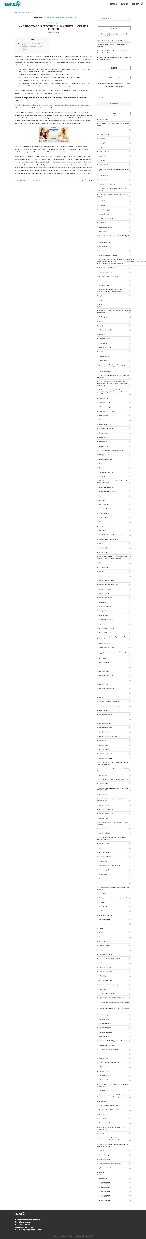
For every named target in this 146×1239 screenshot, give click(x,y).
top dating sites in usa (115, 1032)
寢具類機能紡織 (116, 1187)
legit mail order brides (115, 632)
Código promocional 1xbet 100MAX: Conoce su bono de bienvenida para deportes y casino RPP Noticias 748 (114, 383)
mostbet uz (115, 829)
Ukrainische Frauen (115, 1054)
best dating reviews (115, 242)
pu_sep (115, 932)
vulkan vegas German (115, 1080)
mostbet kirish (115, 794)
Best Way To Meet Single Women (115, 276)
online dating (115, 861)
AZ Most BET (115, 223)
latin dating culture (115, 606)
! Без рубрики (115, 119)
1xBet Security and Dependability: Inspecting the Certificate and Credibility (112, 35)
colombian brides (115, 398)
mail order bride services (115, 680)
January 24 (115, 571)
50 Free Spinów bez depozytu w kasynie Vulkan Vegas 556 (114, 196)
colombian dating (115, 402)
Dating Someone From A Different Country (115, 450)
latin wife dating (115, 615)
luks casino (115, 658)
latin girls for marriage (115, 611)
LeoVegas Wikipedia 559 (115, 647)
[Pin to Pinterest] (89, 180)
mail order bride (115, 671)
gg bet (115, 526)
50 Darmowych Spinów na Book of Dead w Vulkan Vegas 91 (114, 189)
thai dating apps (115, 1015)
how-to (115, 543)
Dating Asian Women (115, 420)
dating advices (115, 415)
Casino (115, 352)
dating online (115, 442)
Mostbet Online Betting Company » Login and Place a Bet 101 (114, 800)
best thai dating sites (115, 272)
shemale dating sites (115, 954)
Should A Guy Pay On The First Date (115, 959)
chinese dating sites (115, 371)
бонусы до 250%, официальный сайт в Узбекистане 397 (114, 1128)
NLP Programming (115, 852)
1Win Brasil (115, 138)
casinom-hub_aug (115, 356)
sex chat (115, 950)
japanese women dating (115, 598)
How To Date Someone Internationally (115, 535)
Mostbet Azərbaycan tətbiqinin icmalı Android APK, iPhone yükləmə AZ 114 (114, 763)
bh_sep (115, 300)
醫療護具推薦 (115, 1178)
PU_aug (115, 928)
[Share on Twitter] (87, 180)
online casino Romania (115, 857)
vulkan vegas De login (115, 1075)
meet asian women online (115, 719)
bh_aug (115, 296)
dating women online (115, 459)
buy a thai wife (115, 343)
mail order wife (115, 693)
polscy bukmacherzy (115, 915)
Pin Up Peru (115, 893)
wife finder (115, 1114)
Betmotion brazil (115, 285)
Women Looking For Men (115, 1123)
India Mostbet (115, 552)
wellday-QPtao (89, 1236)
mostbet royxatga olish (115, 814)
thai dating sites (115, 1019)
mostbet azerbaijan (115, 749)
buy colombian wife (115, 347)
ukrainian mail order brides (115, 1045)
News (115, 848)
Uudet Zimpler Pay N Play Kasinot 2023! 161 (115, 1062)
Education (115, 476)
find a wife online (115, 504)
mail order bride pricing (53, 23)
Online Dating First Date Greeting (115, 865)
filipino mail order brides (115, 487)
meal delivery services (115, 715)
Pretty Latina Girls (115, 919)
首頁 (16, 12)
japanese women (115, 593)
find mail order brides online (115, 509)
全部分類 (101, 1172)
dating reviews (115, 446)
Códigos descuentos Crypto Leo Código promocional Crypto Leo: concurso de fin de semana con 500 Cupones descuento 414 (114, 392)
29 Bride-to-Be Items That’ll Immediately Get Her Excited (53, 27)
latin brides (115, 602)
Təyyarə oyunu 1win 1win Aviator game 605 (115, 998)
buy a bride (115, 334)
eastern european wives (115, 472)
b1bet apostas (115, 231)
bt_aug (115, 321)
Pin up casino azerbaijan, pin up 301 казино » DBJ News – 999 (114, 888)
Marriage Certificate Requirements (115, 701)
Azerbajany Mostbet (115, 227)
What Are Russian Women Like (115, 1105)
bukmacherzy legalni (115, 330)
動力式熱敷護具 (116, 1183)
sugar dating (115, 989)
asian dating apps (115, 210)
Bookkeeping (115, 317)
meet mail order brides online (115, 736)
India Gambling (115, 548)
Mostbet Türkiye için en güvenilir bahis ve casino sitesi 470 (114, 823)
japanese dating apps (115, 576)
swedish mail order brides (115, 993)
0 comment (36, 180)
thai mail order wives (115, 1023)
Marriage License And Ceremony (115, 706)
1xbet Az (115, 147)
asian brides (115, 201)
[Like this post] (82, 180)
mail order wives (115, 697)
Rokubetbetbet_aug (115, 937)
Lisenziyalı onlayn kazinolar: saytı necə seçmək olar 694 (114, 653)
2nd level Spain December (115, 184)
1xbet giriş (115, 160)
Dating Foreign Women (115, 429)
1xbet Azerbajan (115, 152)
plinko (115, 911)
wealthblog (115, 1101)
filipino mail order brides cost (115, 491)
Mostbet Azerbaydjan (115, 758)
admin (57, 32)
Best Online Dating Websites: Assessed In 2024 (111, 40)
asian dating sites (115, 214)
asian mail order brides (115, 218)
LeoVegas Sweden (115, 643)
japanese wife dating (115, 589)
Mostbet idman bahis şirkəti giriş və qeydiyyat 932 (115, 779)
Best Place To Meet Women (115, 268)
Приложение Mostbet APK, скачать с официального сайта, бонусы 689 (114, 1139)
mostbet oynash (115, 805)
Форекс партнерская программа (115, 1163)
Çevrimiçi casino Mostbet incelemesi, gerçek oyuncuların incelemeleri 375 (114, 366)
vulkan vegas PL (115, 1090)
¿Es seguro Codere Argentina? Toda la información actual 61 (114, 125)
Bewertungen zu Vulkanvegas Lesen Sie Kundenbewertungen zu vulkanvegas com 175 (114, 290)
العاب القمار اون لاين (115, 1168)
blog (100, 304)
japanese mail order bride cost (115, 585)
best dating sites (115, 246)
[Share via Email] (91, 180)
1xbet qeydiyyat (115, 175)
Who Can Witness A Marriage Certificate (115, 1110)
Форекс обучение (115, 1159)
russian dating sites (115, 941)
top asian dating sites (115, 1028)
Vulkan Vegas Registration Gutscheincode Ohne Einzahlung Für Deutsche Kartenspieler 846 (114, 1096)
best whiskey (115, 281)
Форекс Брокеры (115, 1155)
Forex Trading (115, 517)
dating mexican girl (115, 437)
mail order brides (115, 684)
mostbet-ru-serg (115, 844)
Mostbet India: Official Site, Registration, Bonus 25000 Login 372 (114, 789)
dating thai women (115, 455)
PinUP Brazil (115, 906)
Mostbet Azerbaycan (115, 754)
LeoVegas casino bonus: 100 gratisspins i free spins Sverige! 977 (114, 638)
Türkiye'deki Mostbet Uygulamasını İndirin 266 (115, 1041)
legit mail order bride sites (115, 628)
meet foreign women (115, 723)
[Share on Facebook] (85, 180)
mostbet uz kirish (115, 833)
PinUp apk (115, 902)
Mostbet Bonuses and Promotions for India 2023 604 (114, 770)
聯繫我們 (135, 4)
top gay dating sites (115, 1036)
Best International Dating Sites (115, 255)
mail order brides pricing (115, 688)
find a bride (115, 500)
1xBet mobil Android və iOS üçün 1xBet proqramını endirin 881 (114, 170)
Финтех (115, 1150)
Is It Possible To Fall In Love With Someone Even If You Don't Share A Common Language (114, 558)
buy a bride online (115, 339)
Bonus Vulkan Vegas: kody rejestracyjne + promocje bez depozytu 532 (114, 312)
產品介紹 (124, 4)
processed (115, 924)
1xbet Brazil (115, 156)
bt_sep (115, 326)
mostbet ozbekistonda (115, 809)
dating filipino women (115, 424)
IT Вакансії (115, 563)
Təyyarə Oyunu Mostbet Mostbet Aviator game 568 (115, 1002)
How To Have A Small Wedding (115, 539)
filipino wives (115, 496)
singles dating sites (115, 967)
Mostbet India (115, 784)
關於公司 (113, 4)
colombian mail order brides (115, 411)
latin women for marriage (115, 619)
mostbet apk (115, 741)
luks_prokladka (115, 662)
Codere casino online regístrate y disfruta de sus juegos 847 (114, 376)
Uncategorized (115, 1058)
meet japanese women (115, 727)
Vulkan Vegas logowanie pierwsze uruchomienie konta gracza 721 (114, 1085)
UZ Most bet (115, 1067)
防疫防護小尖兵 (116, 1200)
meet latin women (115, 732)
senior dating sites (115, 945)
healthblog (115, 530)
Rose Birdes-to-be (25, 49)
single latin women (115, 963)
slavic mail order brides (115, 972)
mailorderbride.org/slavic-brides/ (61, 59)
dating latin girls (115, 433)
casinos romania (115, 360)
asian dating (115, 205)
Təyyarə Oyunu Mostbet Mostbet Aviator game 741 (115, 1008)
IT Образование (115, 567)
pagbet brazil (115, 874)
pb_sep (115, 883)
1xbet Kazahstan (115, 165)
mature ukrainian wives (115, 710)
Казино (115, 1133)
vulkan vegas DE (115, 1071)
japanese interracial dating (115, 580)
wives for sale (115, 1118)
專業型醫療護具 (116, 1191)
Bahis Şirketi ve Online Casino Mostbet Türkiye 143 (115, 236)
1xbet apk (115, 143)
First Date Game (115, 513)
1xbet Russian (115, 180)
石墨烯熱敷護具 (116, 1196)
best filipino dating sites (115, 251)
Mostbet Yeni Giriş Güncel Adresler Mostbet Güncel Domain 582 (114, 838)
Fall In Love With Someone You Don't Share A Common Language (114, 482)
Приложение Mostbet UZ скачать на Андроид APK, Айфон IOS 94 (114, 1145)
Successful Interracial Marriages (115, 985)
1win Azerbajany (115, 134)
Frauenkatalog (115, 522)
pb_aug (115, 878)
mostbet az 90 (115, 745)
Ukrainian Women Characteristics (115, 1049)
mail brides (115, 667)
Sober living (115, 976)
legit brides (115, 624)
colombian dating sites (115, 407)
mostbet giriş (115, 775)
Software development (115, 980)
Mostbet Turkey (115, 818)
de (115, 463)
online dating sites (115, 870)
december (115, 468)
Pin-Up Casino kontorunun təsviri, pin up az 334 (115, 898)
